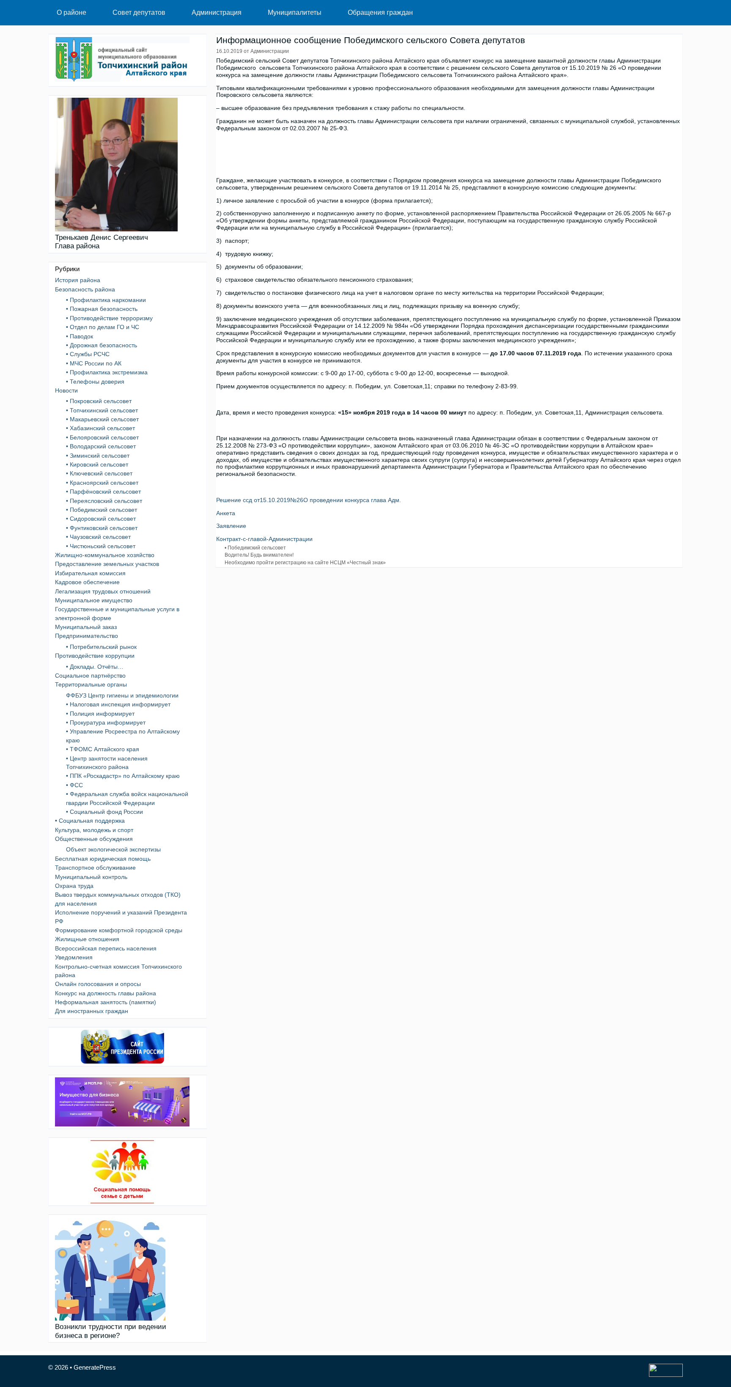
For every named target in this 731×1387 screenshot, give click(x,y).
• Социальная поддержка (90, 820)
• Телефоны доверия (95, 381)
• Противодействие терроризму (109, 318)
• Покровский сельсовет (99, 401)
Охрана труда (74, 885)
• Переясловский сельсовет (104, 500)
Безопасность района (85, 289)
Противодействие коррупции (95, 655)
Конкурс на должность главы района (105, 993)
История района (77, 280)
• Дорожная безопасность (101, 345)
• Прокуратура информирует (106, 722)
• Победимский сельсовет (255, 548)
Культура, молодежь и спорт (94, 830)
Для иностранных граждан (91, 1011)
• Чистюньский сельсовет (100, 546)
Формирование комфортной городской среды (118, 930)
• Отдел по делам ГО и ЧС (102, 327)
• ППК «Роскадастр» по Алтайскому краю (123, 775)
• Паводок (79, 336)
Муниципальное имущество (93, 600)
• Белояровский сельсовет (102, 437)
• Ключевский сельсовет (99, 473)
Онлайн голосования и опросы (98, 984)
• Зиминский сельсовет (97, 455)
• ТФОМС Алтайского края (102, 749)
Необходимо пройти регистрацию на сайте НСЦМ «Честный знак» (305, 563)
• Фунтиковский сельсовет (101, 528)
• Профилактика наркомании (106, 300)
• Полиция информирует (100, 713)
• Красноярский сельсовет (102, 482)
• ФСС (74, 785)
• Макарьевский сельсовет (102, 419)
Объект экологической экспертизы (113, 849)
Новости (66, 390)
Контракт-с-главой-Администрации (264, 539)
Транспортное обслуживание (95, 867)
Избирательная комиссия (90, 573)
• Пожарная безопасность (101, 308)
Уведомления (74, 957)
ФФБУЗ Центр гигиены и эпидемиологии (122, 695)
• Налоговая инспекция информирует (118, 704)
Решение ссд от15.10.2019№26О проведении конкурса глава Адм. (308, 500)
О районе (71, 12)
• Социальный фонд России (104, 811)
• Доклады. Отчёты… (95, 666)
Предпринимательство (86, 635)
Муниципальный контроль (91, 876)
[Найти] (670, 12)
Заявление (231, 525)
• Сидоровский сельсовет (101, 518)
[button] (95, 12)
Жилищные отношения (87, 939)
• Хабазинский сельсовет (100, 428)
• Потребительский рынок (101, 646)
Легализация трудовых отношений (103, 591)
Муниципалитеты (295, 12)
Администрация (217, 12)
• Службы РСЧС (88, 354)
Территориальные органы (91, 684)
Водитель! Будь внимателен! (259, 555)
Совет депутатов (139, 12)
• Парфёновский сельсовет (103, 491)
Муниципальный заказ (86, 626)
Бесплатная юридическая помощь (103, 858)
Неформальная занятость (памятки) (105, 1002)
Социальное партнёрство (90, 675)
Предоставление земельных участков (107, 563)
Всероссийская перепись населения (106, 948)
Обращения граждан (380, 12)
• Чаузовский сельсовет (98, 536)
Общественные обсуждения (94, 838)
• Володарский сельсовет (101, 446)
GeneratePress (95, 1367)
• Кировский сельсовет (97, 464)
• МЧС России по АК (93, 363)
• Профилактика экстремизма (107, 372)
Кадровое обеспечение (87, 582)
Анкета (225, 513)
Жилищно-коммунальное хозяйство (104, 555)
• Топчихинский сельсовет (102, 410)
